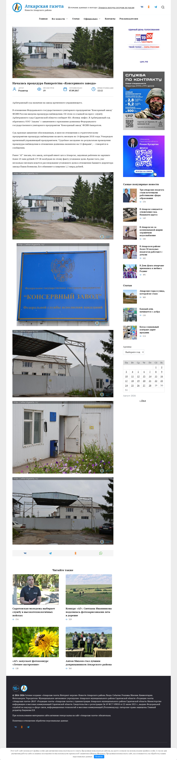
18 (132, 380)
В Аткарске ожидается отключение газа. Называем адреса (151, 212)
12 (138, 376)
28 (150, 385)
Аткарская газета (44, 6)
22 (156, 380)
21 (150, 380)
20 (144, 380)
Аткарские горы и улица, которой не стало (152, 292)
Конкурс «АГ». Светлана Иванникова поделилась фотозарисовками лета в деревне (89, 612)
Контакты (110, 18)
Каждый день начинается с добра (150, 310)
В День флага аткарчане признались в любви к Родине (152, 268)
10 (126, 376)
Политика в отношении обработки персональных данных (40, 720)
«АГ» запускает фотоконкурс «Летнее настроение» (30, 662)
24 (126, 385)
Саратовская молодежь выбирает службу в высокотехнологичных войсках (33, 612)
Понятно (99, 756)
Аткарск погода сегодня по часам (116, 7)
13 (144, 376)
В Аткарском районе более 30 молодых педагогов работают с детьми (151, 250)
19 (138, 380)
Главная (43, 18)
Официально (91, 18)
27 (144, 385)
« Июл (143, 400)
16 (161, 376)
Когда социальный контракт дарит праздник (149, 330)
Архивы (127, 346)
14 (150, 376)
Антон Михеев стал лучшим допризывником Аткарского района (89, 662)
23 (161, 380)
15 (156, 376)
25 (132, 385)
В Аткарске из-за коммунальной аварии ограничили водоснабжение (151, 231)
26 (138, 385)
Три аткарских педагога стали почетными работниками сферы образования (152, 194)
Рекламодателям (128, 18)
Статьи (76, 18)
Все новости (58, 18)
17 (126, 380)
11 (132, 376)
